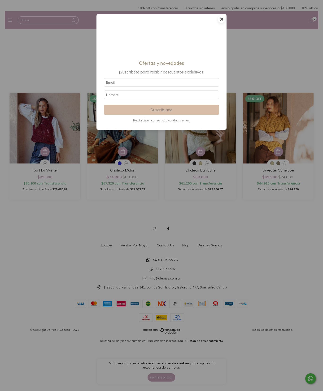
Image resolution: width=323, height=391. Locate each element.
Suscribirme (161, 109)
